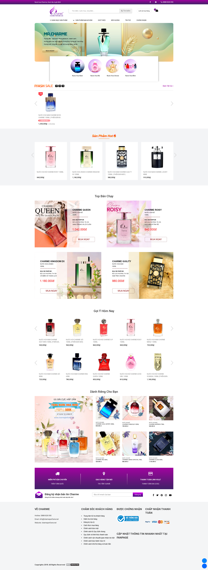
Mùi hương (115, 20)
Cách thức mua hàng (91, 525)
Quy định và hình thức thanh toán (96, 535)
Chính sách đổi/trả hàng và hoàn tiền (97, 544)
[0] (157, 10)
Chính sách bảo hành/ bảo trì (94, 541)
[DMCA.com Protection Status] (72, 565)
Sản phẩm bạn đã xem (84, 20)
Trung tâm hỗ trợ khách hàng (94, 516)
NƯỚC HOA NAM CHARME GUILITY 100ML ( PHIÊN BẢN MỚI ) (120, 173)
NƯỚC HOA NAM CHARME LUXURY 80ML (155, 173)
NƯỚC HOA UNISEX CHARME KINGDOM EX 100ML (86, 173)
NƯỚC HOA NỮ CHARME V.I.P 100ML (103, 341)
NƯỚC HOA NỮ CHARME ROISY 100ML (50, 172)
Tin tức (128, 20)
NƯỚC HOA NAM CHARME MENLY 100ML (156, 341)
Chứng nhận (141, 20)
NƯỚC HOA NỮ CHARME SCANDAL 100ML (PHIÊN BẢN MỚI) (157, 375)
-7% (40, 94)
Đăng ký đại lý (89, 522)
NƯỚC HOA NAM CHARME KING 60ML (77, 375)
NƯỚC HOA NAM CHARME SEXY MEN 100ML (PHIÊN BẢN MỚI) (49, 341)
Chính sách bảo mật (91, 528)
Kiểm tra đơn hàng (90, 519)
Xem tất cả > (168, 86)
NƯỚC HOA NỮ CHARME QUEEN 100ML (101, 375)
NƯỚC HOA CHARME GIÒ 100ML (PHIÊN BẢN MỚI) (74, 341)
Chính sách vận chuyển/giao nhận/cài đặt (99, 538)
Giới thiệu (102, 20)
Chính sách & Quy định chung (94, 531)
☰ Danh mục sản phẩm (58, 20)
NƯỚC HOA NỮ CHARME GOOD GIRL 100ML (130, 375)
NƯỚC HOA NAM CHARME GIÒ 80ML (49, 375)
